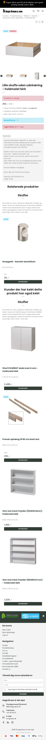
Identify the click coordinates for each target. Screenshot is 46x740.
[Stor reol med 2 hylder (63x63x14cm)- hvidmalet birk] (23, 487)
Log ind (5, 635)
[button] (36, 22)
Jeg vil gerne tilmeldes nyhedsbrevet (22, 689)
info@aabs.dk (11, 719)
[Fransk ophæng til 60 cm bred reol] (23, 415)
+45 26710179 (11, 713)
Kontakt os (6, 669)
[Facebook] (3, 723)
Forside (5, 645)
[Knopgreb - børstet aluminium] (23, 237)
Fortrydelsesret (7, 658)
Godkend (23, 694)
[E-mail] (23, 685)
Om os (4, 651)
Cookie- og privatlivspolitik (12, 661)
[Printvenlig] (42, 22)
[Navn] (23, 680)
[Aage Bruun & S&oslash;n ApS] (12, 11)
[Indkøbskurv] (38, 11)
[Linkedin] (8, 723)
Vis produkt (23, 282)
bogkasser (33, 108)
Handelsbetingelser (9, 656)
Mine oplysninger (8, 632)
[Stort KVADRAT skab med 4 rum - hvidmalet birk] (23, 344)
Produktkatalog (8, 648)
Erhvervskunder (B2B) (10, 666)
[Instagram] (12, 723)
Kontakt (5, 653)
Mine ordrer (6, 630)
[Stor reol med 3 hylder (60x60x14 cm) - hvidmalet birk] (23, 555)
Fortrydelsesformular (10, 664)
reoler (25, 108)
